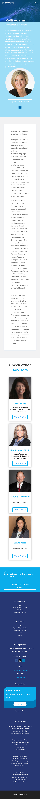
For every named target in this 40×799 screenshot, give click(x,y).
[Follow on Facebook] (16, 660)
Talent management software (20, 763)
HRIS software (20, 749)
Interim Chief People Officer (20, 729)
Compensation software (20, 758)
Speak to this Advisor (20, 102)
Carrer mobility (20, 766)
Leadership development (20, 777)
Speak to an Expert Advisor (20, 585)
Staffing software (20, 779)
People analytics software (20, 740)
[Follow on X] (20, 660)
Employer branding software (20, 733)
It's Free (20, 704)
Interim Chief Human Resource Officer (20, 726)
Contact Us (20, 684)
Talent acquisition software (20, 742)
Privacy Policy (20, 711)
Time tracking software (20, 745)
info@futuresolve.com (20, 670)
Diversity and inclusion (20, 756)
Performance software (20, 782)
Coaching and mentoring (20, 761)
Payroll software (20, 747)
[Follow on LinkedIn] (23, 660)
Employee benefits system (20, 775)
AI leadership (20, 772)
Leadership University (20, 731)
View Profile (20, 417)
